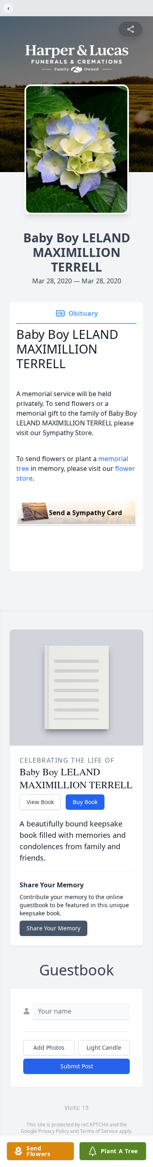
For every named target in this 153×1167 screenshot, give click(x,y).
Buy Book (85, 802)
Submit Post (76, 1066)
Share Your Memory (53, 928)
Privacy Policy (53, 1131)
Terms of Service (99, 1131)
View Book (40, 802)
